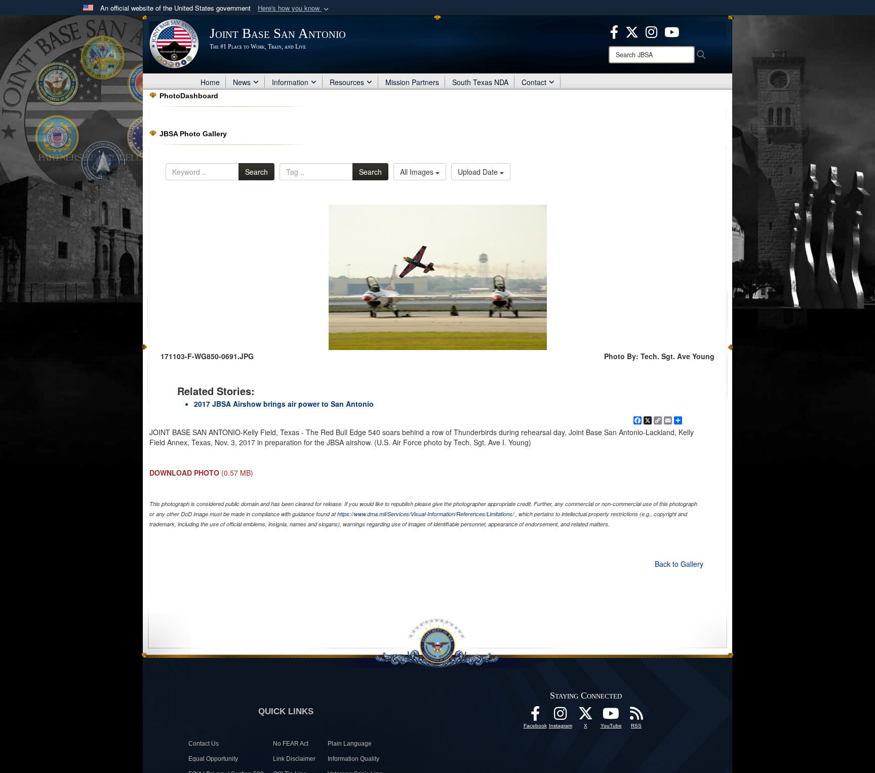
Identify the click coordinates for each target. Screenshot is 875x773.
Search (256, 172)
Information (290, 82)
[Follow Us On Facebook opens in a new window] (535, 716)
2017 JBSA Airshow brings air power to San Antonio (284, 404)
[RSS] (636, 716)
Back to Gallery (679, 564)
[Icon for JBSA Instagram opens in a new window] (651, 31)
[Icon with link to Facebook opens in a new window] (614, 31)
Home (210, 82)
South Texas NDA (480, 82)
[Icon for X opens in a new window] (632, 31)
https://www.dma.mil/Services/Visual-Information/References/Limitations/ (425, 514)
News (242, 82)
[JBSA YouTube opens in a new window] (671, 31)
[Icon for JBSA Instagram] (560, 716)
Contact (534, 82)
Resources (347, 82)
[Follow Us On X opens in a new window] (586, 716)
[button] (294, 8)
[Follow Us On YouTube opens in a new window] (611, 716)
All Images (417, 172)
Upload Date (479, 172)
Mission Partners (412, 82)
